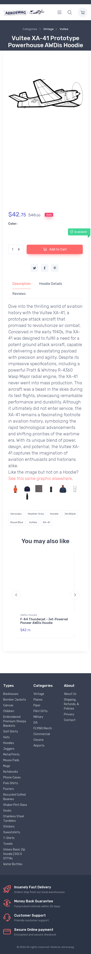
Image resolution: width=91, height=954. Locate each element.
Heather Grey (36, 513)
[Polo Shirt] (63, 489)
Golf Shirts (10, 731)
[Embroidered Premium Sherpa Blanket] (39, 489)
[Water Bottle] (27, 496)
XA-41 (46, 522)
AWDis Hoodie (28, 614)
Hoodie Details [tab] (50, 284)
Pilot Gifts (40, 711)
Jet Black (70, 513)
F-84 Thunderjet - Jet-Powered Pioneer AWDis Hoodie (44, 621)
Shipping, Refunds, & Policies (71, 704)
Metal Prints (11, 754)
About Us (70, 694)
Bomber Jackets (14, 699)
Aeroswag (67, 946)
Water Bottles (12, 864)
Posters (8, 789)
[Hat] (27, 489)
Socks (7, 810)
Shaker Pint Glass (15, 805)
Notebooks (10, 772)
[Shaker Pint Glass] (75, 489)
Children (8, 711)
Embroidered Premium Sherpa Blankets (14, 721)
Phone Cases (12, 777)
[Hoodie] (15, 489)
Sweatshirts (11, 832)
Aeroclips (16, 513)
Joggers (8, 749)
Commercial (41, 734)
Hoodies (8, 743)
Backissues (10, 694)
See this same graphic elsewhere (40, 478)
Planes (38, 699)
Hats (6, 737)
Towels (8, 844)
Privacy (69, 714)
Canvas (8, 705)
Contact (70, 720)
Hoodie (54, 513)
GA (35, 722)
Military (38, 717)
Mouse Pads (11, 760)
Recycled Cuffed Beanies (14, 797)
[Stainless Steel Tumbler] (51, 489)
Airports (38, 745)
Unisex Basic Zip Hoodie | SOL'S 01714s (14, 854)
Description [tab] (21, 284)
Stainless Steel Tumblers (13, 819)
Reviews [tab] (19, 294)
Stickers (9, 826)
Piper (36, 705)
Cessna (38, 740)
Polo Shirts (10, 783)
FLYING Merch (42, 728)
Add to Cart (57, 249)
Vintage (48, 29)
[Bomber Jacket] (15, 496)
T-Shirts (9, 838)
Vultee (64, 29)
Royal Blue (16, 522)
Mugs (6, 766)
